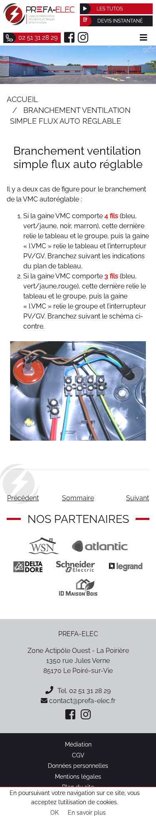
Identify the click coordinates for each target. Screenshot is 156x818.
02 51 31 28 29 (90, 691)
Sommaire (78, 498)
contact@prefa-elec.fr (81, 701)
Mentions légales (78, 776)
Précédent (23, 498)
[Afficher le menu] (143, 37)
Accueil (22, 99)
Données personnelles (78, 765)
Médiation (78, 744)
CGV (78, 755)
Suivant (137, 498)
